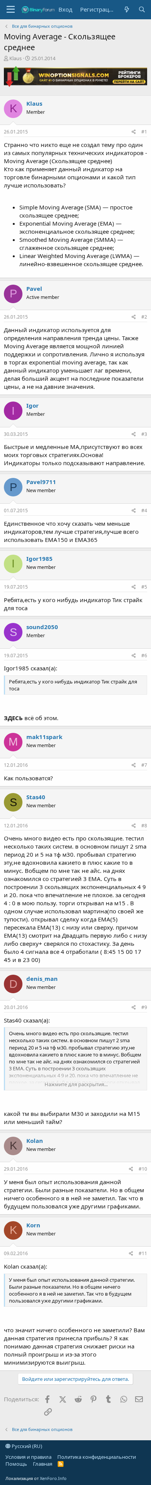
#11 (143, 1253)
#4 (144, 510)
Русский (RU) (26, 1446)
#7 (144, 765)
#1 (144, 131)
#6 (144, 655)
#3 (144, 434)
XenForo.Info (53, 1478)
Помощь (16, 1463)
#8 (144, 825)
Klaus (15, 58)
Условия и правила (28, 1456)
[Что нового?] (126, 9)
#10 (143, 1169)
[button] (11, 9)
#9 (144, 1007)
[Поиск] (141, 9)
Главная (42, 1463)
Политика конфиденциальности (96, 1456)
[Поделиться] (134, 132)
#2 (144, 317)
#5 (144, 587)
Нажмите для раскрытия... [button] (76, 1084)
